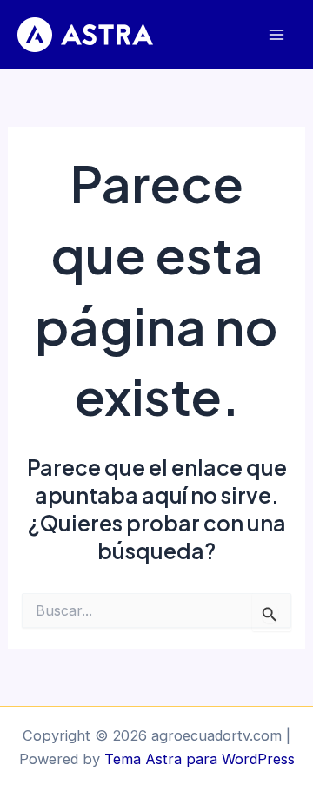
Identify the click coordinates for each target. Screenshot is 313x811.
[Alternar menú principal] (276, 35)
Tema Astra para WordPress (199, 759)
